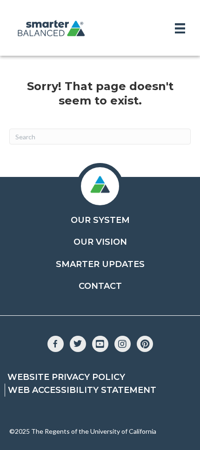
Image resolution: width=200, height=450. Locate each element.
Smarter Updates (100, 264)
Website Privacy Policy (66, 377)
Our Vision (100, 242)
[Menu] (180, 28)
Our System (100, 220)
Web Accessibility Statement (82, 390)
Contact (100, 286)
